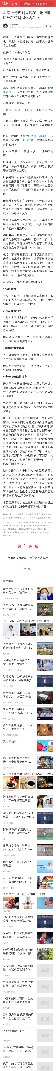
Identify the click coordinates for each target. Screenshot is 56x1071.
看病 (5, 282)
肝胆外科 (28, 140)
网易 (5, 3)
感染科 (43, 136)
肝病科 (32, 136)
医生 (5, 359)
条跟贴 (27, 568)
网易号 (14, 3)
